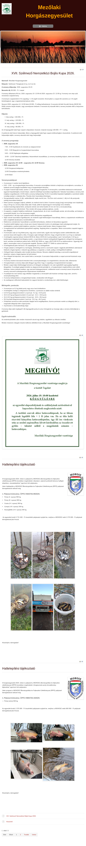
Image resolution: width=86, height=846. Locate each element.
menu (44, 26)
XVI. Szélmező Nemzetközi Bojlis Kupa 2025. (21, 816)
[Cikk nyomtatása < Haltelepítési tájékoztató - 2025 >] (80, 661)
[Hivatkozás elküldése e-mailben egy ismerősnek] (82, 69)
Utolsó (34, 834)
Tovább (26, 834)
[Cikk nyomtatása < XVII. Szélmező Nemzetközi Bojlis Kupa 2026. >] (80, 69)
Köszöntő (9, 821)
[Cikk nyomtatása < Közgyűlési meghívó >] (80, 335)
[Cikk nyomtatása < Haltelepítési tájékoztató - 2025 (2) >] (80, 457)
